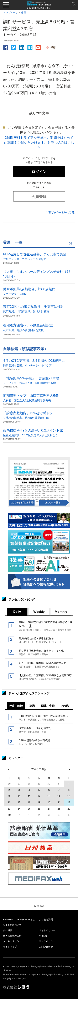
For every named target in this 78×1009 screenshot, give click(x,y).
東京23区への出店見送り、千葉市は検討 (33, 308)
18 (29, 802)
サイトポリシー (47, 930)
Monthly (61, 612)
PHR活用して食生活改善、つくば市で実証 (34, 256)
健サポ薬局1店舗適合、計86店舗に (29, 291)
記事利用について (12, 924)
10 (19, 796)
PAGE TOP (39, 906)
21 (59, 802)
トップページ (10, 12)
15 (68, 796)
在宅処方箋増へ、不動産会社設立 (28, 327)
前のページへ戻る (61, 212)
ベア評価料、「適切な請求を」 (36, 729)
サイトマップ (10, 946)
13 (48, 796)
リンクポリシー (47, 941)
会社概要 (7, 930)
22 (68, 802)
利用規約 (43, 935)
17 (19, 802)
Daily (17, 612)
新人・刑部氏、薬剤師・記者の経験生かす (42, 664)
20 (49, 802)
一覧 (69, 243)
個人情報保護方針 (12, 935)
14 (58, 796)
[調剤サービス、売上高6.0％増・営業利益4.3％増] (29, 46)
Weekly (39, 612)
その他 (65, 705)
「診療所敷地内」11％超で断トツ (28, 415)
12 (39, 796)
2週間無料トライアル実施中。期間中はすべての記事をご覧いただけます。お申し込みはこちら (39, 142)
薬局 (23, 12)
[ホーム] (39, 3)
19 (39, 802)
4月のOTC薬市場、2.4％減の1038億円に (34, 362)
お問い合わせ (46, 946)
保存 (53, 47)
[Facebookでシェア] (5, 46)
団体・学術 (48, 705)
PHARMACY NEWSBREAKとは (19, 919)
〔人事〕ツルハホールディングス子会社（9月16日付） (37, 273)
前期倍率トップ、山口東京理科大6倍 (30, 397)
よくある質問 (46, 919)
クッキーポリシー (12, 941)
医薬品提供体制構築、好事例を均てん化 (41, 652)
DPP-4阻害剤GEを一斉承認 (34, 742)
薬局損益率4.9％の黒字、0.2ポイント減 (33, 432)
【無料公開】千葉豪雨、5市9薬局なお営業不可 (45, 677)
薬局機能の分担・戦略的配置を (40, 640)
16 (9, 802)
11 (29, 796)
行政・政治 (16, 705)
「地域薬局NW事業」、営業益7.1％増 (31, 380)
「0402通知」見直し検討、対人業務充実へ (43, 717)
